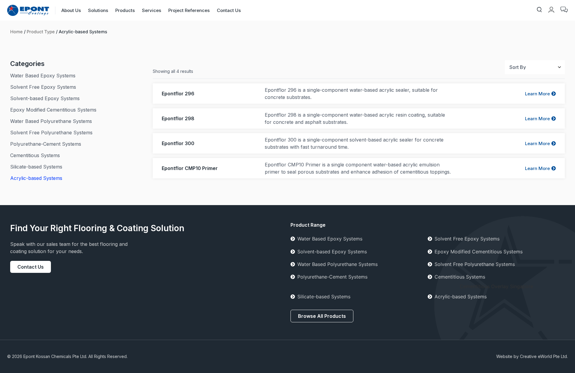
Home (16, 31)
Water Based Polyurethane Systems (337, 264)
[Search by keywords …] (539, 10)
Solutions (98, 10)
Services (151, 10)
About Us (71, 10)
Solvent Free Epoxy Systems (467, 239)
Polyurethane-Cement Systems (332, 277)
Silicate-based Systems (323, 297)
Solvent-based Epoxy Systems (332, 252)
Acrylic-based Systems (461, 297)
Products (125, 10)
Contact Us (229, 10)
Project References (189, 10)
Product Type (41, 31)
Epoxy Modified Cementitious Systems (479, 252)
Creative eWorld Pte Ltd (543, 356)
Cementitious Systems (460, 277)
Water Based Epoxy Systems (329, 239)
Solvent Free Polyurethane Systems (475, 264)
